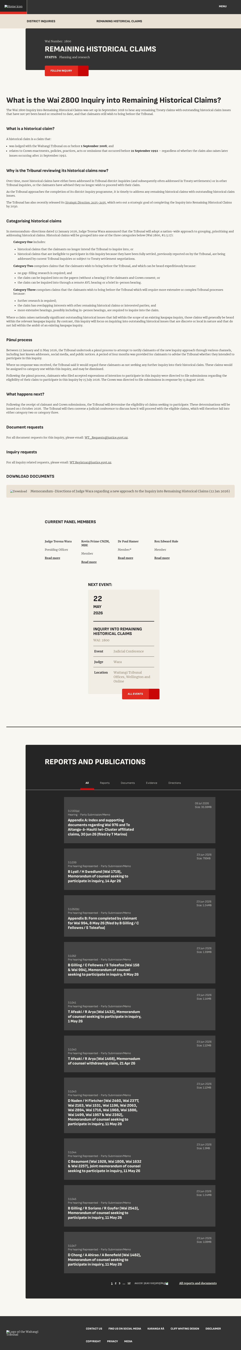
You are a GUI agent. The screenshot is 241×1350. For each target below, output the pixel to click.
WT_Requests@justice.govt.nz (106, 437)
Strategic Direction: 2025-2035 (85, 202)
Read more (52, 558)
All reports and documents (198, 1283)
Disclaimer (213, 1328)
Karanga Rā (155, 1328)
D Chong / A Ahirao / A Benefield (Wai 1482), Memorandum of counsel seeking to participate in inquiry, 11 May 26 (104, 1260)
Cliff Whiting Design (185, 1328)
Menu (223, 6)
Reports (105, 783)
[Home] (13, 7)
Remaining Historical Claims (119, 21)
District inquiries (41, 21)
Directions (174, 783)
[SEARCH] (235, 7)
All (87, 783)
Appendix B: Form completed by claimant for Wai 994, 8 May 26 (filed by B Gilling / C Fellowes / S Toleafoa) (103, 923)
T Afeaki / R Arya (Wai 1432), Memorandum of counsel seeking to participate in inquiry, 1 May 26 (104, 1017)
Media (128, 1341)
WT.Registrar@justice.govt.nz (90, 462)
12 (129, 1283)
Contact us (94, 1328)
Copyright (93, 1341)
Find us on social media (125, 1328)
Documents (128, 783)
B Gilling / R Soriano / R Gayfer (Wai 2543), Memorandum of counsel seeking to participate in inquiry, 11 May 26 (103, 1213)
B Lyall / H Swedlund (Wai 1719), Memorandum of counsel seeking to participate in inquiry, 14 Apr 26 (98, 876)
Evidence (151, 783)
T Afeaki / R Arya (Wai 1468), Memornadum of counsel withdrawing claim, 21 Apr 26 (104, 1061)
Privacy (112, 1341)
